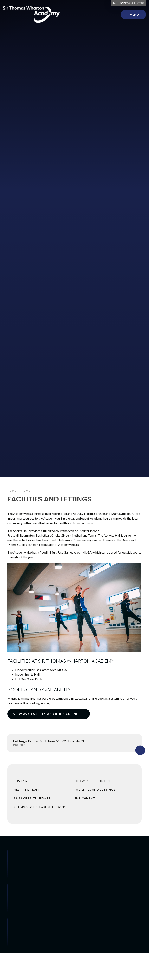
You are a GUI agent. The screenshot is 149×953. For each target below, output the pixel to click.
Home (11, 491)
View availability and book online (45, 714)
